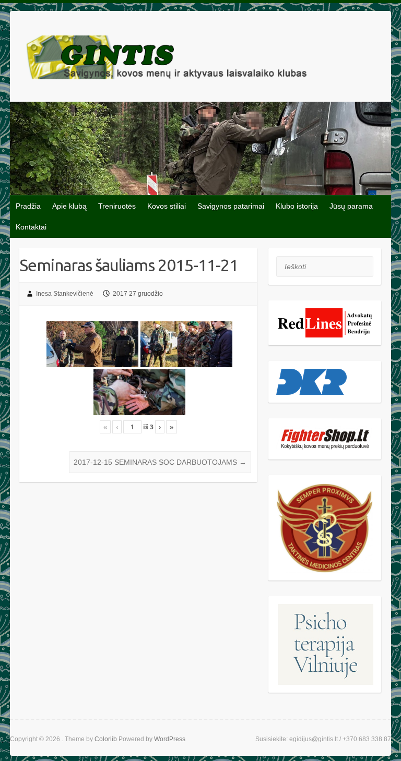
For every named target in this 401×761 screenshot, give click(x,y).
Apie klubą (69, 206)
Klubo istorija (297, 206)
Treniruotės (117, 206)
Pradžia (28, 206)
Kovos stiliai (166, 206)
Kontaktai (31, 227)
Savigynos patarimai (230, 206)
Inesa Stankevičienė (64, 293)
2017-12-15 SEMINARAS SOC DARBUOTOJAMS (160, 462)
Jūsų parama (351, 206)
